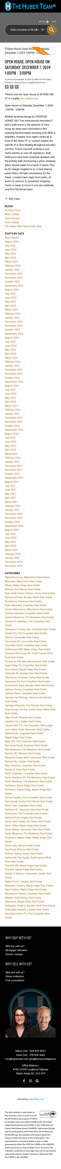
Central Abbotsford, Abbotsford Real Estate (28, 609)
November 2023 (14, 373)
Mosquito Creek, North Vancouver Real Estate (30, 757)
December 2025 (14, 273)
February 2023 (13, 409)
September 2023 (14, 381)
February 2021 (13, 505)
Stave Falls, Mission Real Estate (22, 845)
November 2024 (14, 325)
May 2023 (10, 397)
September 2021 (14, 477)
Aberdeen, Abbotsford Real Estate (23, 581)
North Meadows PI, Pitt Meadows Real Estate (30, 777)
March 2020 (11, 549)
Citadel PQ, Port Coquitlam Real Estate (26, 633)
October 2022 (12, 425)
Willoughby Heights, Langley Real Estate (27, 909)
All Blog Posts (13, 210)
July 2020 (10, 533)
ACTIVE (42, 22)
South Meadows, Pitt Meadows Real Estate (28, 833)
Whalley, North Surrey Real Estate (23, 897)
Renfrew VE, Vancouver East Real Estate (27, 809)
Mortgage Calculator (16, 950)
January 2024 (12, 365)
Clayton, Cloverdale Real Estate (22, 637)
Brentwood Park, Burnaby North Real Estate (28, 597)
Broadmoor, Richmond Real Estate (23, 601)
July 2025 (10, 293)
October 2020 (12, 521)
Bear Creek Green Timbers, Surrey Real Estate (30, 593)
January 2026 (12, 269)
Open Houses (12, 218)
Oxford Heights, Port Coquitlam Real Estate (28, 797)
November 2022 (14, 421)
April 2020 (10, 545)
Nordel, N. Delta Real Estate (20, 769)
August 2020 (12, 529)
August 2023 (12, 385)
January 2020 (12, 557)
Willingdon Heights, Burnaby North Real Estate (30, 905)
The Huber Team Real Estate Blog (23, 226)
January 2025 (12, 317)
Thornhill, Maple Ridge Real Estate (23, 869)
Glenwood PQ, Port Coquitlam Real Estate (27, 681)
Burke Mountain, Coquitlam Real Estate (26, 605)
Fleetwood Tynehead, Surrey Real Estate (27, 677)
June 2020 (10, 537)
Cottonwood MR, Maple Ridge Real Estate (28, 649)
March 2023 (11, 405)
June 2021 (10, 489)
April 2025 (10, 305)
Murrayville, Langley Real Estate (22, 761)
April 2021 (10, 497)
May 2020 (10, 541)
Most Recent (12, 237)
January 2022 (12, 461)
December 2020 (14, 513)
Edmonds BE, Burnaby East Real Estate (26, 673)
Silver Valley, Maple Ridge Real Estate (25, 825)
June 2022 (10, 441)
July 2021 (10, 485)
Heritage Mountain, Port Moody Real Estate (28, 705)
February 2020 (13, 554)
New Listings (12, 214)
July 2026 (10, 245)
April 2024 (10, 353)
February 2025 (13, 313)
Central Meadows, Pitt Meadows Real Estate (29, 617)
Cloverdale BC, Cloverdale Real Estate (25, 641)
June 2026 (10, 249)
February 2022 (13, 457)
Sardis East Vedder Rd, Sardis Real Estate (28, 821)
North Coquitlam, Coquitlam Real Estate (26, 773)
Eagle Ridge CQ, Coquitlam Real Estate (26, 665)
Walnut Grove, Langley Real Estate (29, 82)
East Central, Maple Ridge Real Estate (25, 669)
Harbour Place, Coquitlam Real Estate (25, 693)
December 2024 (14, 321)
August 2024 (12, 337)
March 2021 (11, 501)
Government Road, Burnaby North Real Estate (29, 685)
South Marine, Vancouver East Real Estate (27, 829)
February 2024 (13, 361)
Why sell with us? (15, 972)
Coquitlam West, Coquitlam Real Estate (26, 645)
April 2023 (10, 401)
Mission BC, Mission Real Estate (23, 753)
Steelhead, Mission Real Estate (22, 849)
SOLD (54, 22)
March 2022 (11, 453)
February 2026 (13, 265)
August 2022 (12, 433)
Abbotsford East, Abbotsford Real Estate (27, 577)
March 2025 (11, 309)
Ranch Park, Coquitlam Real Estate (23, 805)
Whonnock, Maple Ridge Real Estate (24, 901)
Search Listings (14, 954)
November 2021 (14, 469)
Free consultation (14, 980)
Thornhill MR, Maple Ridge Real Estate (26, 865)
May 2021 (10, 493)
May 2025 (10, 301)
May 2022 (10, 445)
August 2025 (12, 289)
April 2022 (10, 449)
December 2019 (14, 561)
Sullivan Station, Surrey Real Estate (24, 853)
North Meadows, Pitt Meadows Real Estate (28, 781)
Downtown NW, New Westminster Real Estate (30, 661)
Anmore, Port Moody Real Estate (23, 589)
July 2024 (10, 341)
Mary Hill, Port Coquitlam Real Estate (25, 741)
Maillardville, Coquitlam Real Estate (24, 733)
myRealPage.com (36, 1099)
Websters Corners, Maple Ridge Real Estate (29, 885)
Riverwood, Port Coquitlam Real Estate (26, 813)
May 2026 (10, 253)
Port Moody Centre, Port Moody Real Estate (29, 801)
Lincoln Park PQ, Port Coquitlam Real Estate (29, 725)
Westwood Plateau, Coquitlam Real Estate (28, 893)
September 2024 (14, 333)
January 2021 (12, 509)
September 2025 (14, 285)
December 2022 (14, 417)
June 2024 (10, 345)
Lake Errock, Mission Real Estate (23, 717)
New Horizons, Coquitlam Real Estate (25, 765)
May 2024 (10, 349)
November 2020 (14, 517)
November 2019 (14, 565)
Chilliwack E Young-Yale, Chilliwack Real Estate (30, 629)
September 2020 (14, 526)
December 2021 (14, 465)
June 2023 (10, 393)
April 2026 (10, 257)
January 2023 (12, 413)
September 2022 (14, 429)
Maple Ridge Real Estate (18, 737)
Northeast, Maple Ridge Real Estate (24, 785)
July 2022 (10, 437)
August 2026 (12, 241)
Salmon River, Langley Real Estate (23, 817)
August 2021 (12, 481)
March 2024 (11, 357)
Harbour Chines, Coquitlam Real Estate (26, 689)
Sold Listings (12, 222)
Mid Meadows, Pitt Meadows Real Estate (27, 749)
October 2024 (12, 329)
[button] (24, 1080)
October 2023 (12, 377)
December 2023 (14, 369)
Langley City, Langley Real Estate (23, 721)
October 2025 (12, 281)
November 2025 (14, 277)
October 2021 (12, 473)
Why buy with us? (14, 946)
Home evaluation (14, 976)
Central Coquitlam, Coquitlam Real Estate (27, 613)
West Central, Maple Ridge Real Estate (26, 889)
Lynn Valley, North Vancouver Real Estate (27, 729)
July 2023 (10, 389)
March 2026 (11, 261)
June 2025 (10, 297)
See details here (29, 98)
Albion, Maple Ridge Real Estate (22, 585)
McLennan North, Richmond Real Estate (26, 745)
